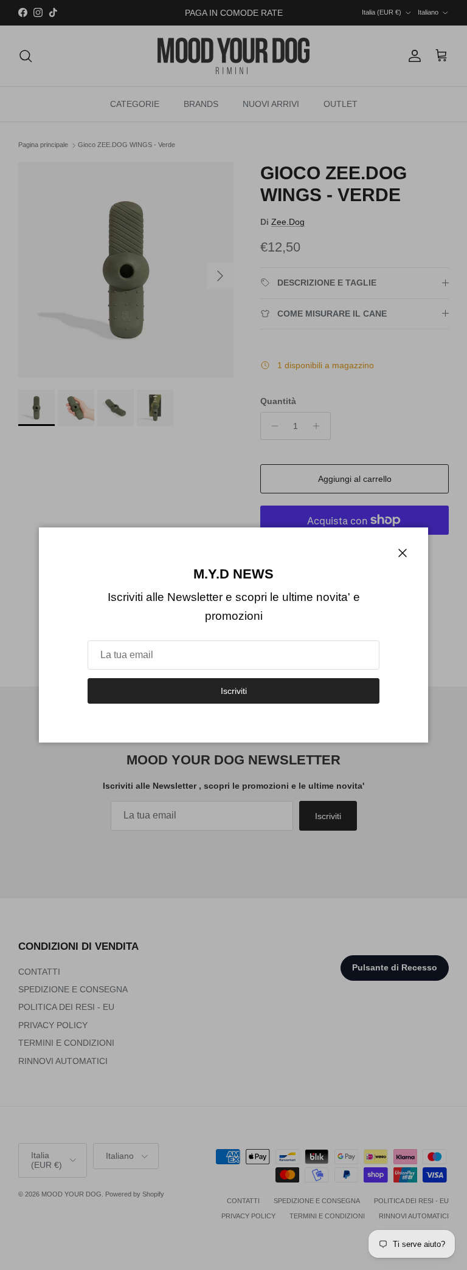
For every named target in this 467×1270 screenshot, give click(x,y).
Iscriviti (234, 691)
